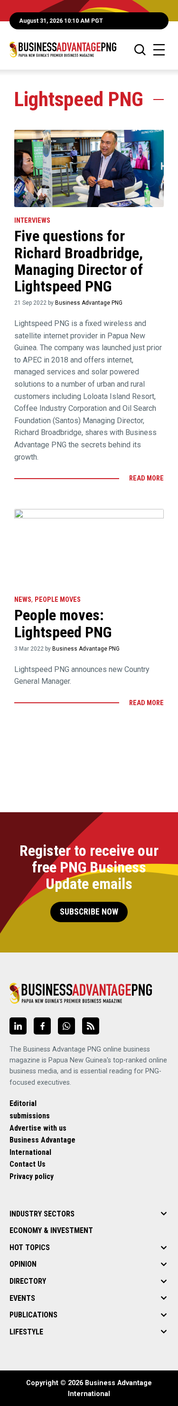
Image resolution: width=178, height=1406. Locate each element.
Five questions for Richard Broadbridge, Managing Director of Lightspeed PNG (78, 261)
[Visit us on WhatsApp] (66, 1025)
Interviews (32, 221)
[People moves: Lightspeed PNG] (89, 547)
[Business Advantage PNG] (62, 49)
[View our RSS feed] (90, 1025)
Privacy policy (31, 1176)
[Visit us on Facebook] (42, 1025)
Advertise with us (37, 1128)
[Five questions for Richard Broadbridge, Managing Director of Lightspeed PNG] (89, 168)
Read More (146, 478)
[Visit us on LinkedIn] (18, 1025)
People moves (58, 600)
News (22, 600)
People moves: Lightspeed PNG (63, 623)
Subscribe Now (89, 911)
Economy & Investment (51, 1230)
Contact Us (27, 1164)
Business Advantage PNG (88, 302)
